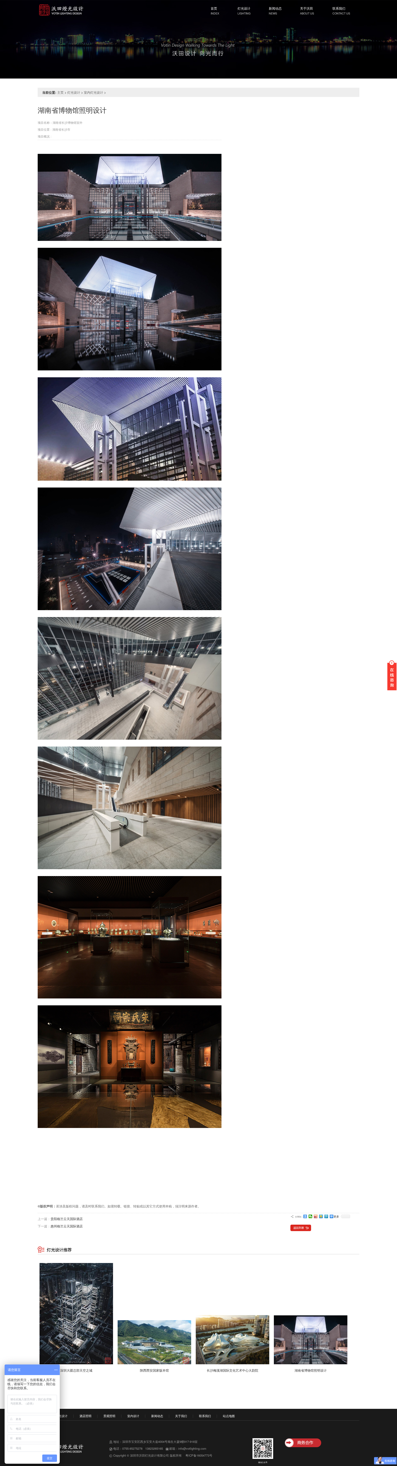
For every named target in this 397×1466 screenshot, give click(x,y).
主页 (60, 92)
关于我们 (181, 1416)
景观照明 (109, 1416)
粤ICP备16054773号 (198, 1455)
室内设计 (133, 1416)
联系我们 (338, 8)
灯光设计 (244, 8)
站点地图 (229, 1416)
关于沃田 (306, 8)
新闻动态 (275, 8)
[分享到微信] (310, 1216)
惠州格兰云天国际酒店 (67, 1226)
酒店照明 (85, 1416)
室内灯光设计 (93, 92)
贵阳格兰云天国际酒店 (67, 1218)
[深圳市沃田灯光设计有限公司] (61, 9)
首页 (214, 8)
